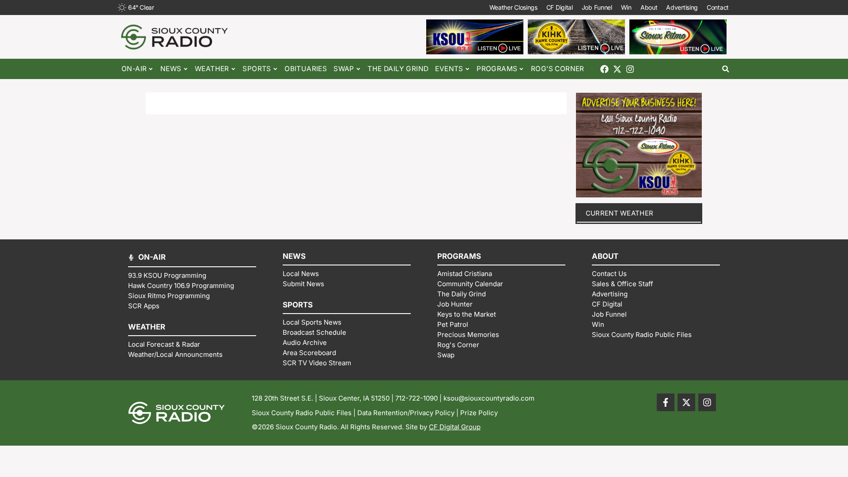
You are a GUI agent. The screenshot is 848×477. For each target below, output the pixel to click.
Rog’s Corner (557, 68)
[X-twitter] (617, 69)
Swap (343, 68)
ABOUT (605, 256)
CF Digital (559, 7)
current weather (620, 213)
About (649, 7)
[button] (725, 69)
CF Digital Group (455, 427)
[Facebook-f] (665, 402)
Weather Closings (513, 7)
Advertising (682, 7)
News (171, 68)
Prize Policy (479, 413)
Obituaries (305, 68)
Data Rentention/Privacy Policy (405, 413)
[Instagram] (630, 69)
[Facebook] (604, 69)
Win (626, 7)
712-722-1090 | (419, 398)
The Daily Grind (397, 68)
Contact (718, 7)
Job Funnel (597, 7)
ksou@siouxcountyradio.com (488, 398)
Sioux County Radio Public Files (302, 413)
